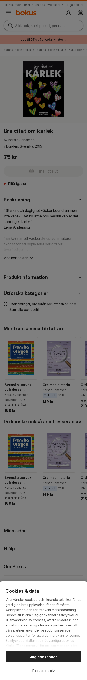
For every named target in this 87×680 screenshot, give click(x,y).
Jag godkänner (43, 657)
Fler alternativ (43, 670)
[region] (43, 630)
